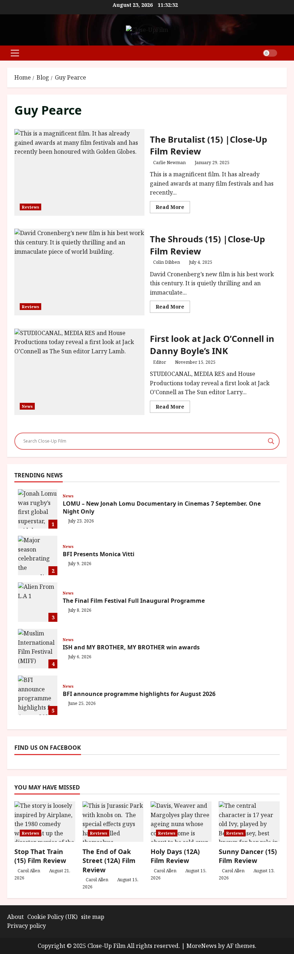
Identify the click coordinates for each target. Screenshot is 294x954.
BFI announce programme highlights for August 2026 (37, 695)
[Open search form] (285, 53)
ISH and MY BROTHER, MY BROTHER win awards (37, 648)
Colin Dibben (166, 262)
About (15, 917)
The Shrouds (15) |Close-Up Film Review (79, 272)
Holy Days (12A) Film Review (175, 856)
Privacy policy (26, 926)
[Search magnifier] (271, 441)
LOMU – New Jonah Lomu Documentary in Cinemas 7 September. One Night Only (37, 509)
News (27, 406)
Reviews (30, 207)
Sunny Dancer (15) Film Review (248, 856)
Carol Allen (29, 871)
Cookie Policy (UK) (52, 917)
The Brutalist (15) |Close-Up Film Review (79, 172)
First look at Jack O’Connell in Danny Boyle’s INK (79, 372)
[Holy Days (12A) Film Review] (181, 821)
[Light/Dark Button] (270, 53)
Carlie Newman (169, 162)
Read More (173, 208)
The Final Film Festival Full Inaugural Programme (37, 602)
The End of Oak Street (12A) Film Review (109, 860)
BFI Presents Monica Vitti (37, 555)
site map (92, 917)
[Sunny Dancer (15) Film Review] (249, 821)
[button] (15, 53)
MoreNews (201, 946)
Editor (159, 362)
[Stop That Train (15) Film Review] (44, 821)
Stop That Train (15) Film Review (40, 856)
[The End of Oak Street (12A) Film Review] (112, 821)
